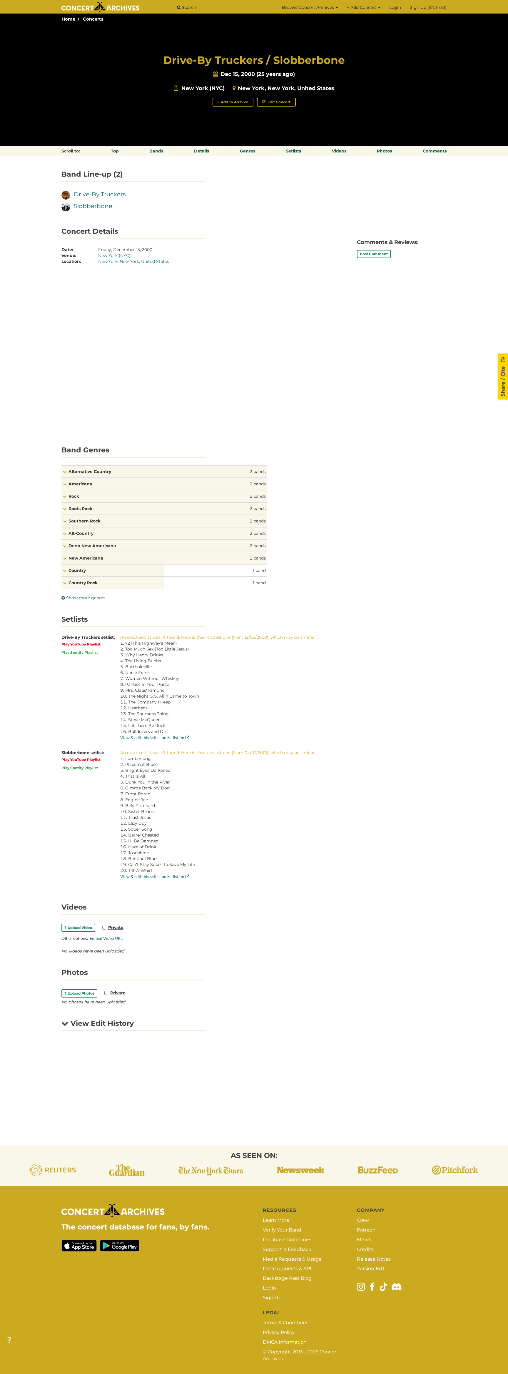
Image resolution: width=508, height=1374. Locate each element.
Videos (339, 151)
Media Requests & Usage (292, 1259)
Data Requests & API (287, 1268)
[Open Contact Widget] (9, 1340)
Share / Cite (503, 380)
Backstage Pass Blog (287, 1278)
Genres (247, 151)
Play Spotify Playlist (79, 652)
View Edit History (101, 1023)
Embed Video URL (106, 938)
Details (201, 151)
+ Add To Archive (233, 102)
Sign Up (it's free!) (428, 7)
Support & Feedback (287, 1249)
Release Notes (374, 1259)
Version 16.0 (370, 1268)
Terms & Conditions (285, 1322)
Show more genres (85, 597)
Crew (363, 1220)
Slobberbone (93, 206)
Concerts (93, 19)
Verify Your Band (282, 1230)
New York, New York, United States (286, 88)
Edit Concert (278, 102)
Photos (384, 151)
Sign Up (272, 1297)
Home (68, 19)
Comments (435, 151)
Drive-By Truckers (100, 194)
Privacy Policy (279, 1332)
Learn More (276, 1220)
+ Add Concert (362, 7)
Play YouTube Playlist (81, 644)
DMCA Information (285, 1342)
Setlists (293, 151)
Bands (156, 151)
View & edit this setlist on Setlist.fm (152, 737)
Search (188, 7)
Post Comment (374, 254)
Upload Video (79, 927)
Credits (365, 1249)
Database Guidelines (287, 1239)
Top (115, 151)
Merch (364, 1239)
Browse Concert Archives (308, 7)
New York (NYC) (203, 88)
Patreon (366, 1230)
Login (395, 7)
